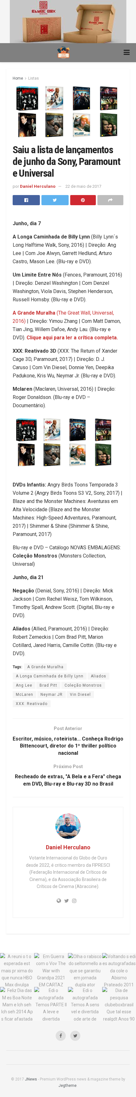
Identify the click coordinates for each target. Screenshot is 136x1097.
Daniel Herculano (37, 186)
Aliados (98, 676)
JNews (31, 1079)
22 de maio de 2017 (83, 186)
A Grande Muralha (45, 667)
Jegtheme (68, 1085)
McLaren (24, 694)
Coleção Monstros (83, 685)
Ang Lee (24, 685)
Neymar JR (51, 694)
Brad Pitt (48, 685)
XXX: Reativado (31, 704)
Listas (33, 78)
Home (18, 78)
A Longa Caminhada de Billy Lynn (49, 676)
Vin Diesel (80, 694)
